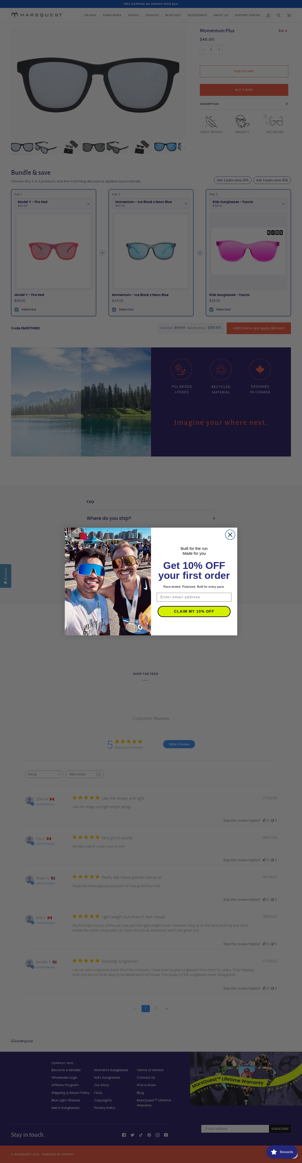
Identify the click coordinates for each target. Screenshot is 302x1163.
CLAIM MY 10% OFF (194, 611)
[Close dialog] (230, 535)
